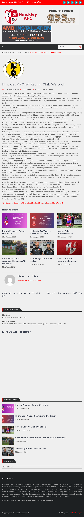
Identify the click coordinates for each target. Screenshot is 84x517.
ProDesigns (77, 513)
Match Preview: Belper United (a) (13, 232)
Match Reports (41, 89)
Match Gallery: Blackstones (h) (27, 2)
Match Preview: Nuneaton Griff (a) (63, 293)
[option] (32, 2)
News (50, 89)
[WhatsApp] (80, 2)
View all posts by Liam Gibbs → (30, 281)
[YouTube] (76, 2)
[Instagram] (72, 2)
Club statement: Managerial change (67, 259)
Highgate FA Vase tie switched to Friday (40, 232)
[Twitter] (68, 2)
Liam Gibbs (26, 89)
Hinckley (8, 203)
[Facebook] (64, 2)
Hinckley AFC (18, 203)
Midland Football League (35, 203)
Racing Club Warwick (54, 203)
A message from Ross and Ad (41, 259)
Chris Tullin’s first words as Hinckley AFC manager (13, 261)
